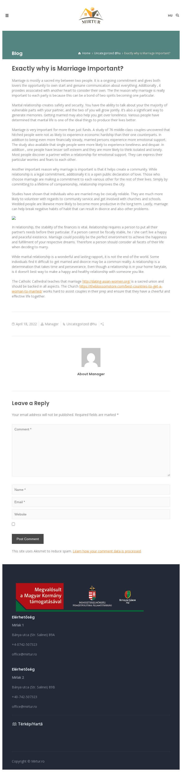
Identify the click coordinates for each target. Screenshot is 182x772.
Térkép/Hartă (30, 724)
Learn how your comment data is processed (107, 551)
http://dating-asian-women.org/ (106, 281)
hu (170, 15)
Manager (52, 324)
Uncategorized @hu (82, 324)
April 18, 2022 (26, 324)
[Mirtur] (91, 15)
